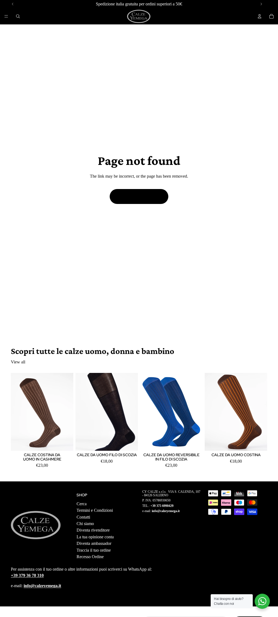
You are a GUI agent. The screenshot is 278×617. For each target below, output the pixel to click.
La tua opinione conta (95, 537)
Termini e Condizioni (95, 510)
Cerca (82, 503)
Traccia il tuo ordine (94, 550)
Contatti (83, 517)
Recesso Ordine (90, 556)
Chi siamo (85, 523)
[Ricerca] (18, 16)
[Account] (260, 16)
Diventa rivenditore (93, 530)
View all (18, 362)
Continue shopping (139, 196)
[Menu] (6, 16)
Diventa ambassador (94, 543)
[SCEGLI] (65, 442)
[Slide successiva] (67, 412)
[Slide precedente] (17, 412)
